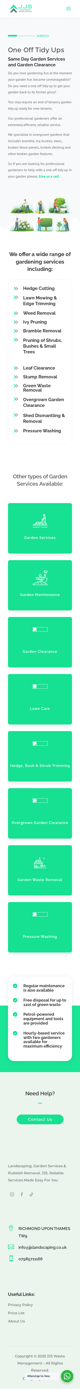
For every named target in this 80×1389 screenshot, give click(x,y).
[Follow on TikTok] (32, 1194)
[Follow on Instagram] (12, 1194)
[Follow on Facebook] (22, 1194)
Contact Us (40, 1119)
